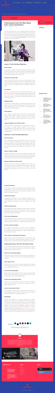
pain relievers (22, 227)
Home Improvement (37, 2)
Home (14, 2)
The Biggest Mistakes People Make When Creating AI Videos (11, 370)
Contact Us (45, 2)
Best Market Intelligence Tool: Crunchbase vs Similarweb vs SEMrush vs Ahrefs (12, 376)
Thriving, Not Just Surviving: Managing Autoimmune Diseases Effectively (47, 122)
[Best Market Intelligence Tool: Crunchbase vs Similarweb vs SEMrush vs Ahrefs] (4, 375)
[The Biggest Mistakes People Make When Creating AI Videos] (4, 369)
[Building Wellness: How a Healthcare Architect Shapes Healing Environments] (41, 98)
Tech (22, 2)
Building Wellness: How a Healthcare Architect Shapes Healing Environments (47, 100)
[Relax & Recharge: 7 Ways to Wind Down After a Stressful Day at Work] (41, 109)
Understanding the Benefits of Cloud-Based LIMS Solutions (47, 105)
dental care (17, 267)
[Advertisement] (27, 10)
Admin (19, 338)
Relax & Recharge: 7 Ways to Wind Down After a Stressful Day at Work (47, 111)
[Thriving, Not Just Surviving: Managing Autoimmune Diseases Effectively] (41, 120)
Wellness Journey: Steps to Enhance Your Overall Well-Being (47, 116)
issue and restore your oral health (28, 308)
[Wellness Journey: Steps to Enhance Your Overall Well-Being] (41, 115)
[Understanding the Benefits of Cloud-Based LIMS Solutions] (41, 104)
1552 (16, 26)
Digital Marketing (28, 2)
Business (18, 2)
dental (6, 113)
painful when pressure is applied (11, 94)
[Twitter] (50, 2)
